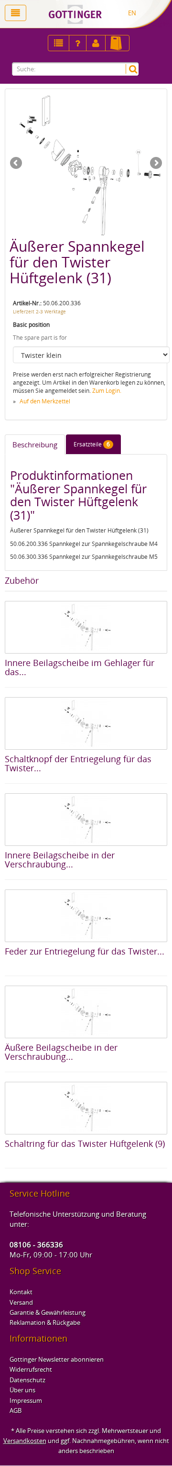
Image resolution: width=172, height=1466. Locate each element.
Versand (21, 1302)
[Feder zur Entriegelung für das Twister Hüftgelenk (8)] (86, 915)
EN (132, 13)
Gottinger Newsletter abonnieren (57, 1359)
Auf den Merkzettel (45, 401)
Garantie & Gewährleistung (48, 1312)
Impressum (26, 1400)
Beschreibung (34, 444)
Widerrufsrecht (31, 1369)
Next (155, 163)
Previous (17, 163)
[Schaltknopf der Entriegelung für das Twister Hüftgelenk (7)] (86, 723)
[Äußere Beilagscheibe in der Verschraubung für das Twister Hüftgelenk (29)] (86, 1012)
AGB (16, 1410)
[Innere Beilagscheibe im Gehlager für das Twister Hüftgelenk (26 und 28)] (86, 627)
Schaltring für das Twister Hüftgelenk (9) (85, 1143)
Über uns (22, 1390)
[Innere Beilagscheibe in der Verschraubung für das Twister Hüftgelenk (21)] (86, 819)
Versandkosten (24, 1440)
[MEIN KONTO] (77, 43)
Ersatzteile (92, 444)
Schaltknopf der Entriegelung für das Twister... (78, 763)
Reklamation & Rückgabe (45, 1322)
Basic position (31, 325)
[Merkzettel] (58, 43)
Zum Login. (106, 391)
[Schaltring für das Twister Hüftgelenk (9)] (86, 1108)
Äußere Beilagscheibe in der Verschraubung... (61, 1052)
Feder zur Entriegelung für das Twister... (84, 951)
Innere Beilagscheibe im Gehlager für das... (79, 667)
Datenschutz (27, 1380)
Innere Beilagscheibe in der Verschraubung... (60, 859)
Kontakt (21, 1292)
